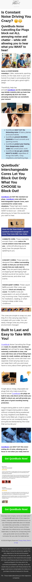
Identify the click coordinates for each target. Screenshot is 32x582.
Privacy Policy (22, 540)
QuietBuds (11, 90)
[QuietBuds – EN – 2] (16, 60)
